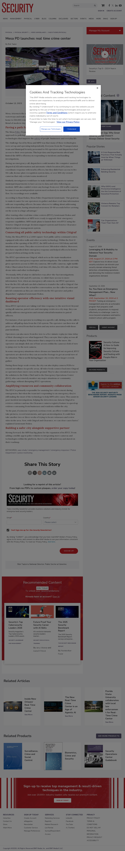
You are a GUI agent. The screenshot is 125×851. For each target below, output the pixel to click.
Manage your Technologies (51, 129)
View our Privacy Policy (68, 122)
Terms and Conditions (57, 112)
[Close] (97, 88)
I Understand (71, 129)
